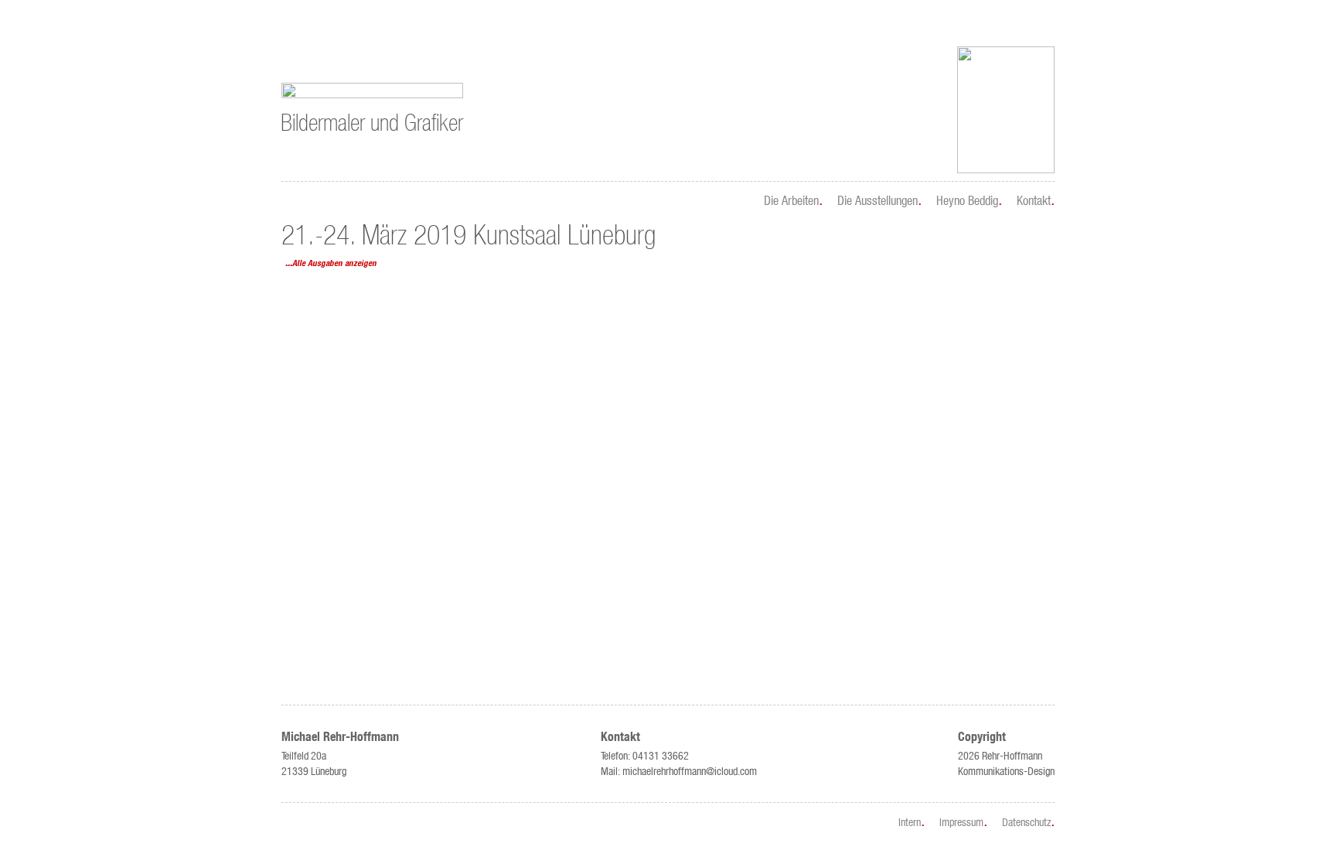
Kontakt (1034, 200)
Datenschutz (1026, 822)
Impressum (961, 822)
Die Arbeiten (791, 200)
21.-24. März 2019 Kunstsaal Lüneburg (468, 236)
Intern (909, 822)
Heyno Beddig (967, 200)
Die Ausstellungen (877, 200)
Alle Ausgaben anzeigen (334, 263)
